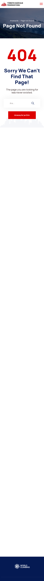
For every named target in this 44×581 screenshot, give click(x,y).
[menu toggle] (41, 3)
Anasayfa (14, 20)
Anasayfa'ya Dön (22, 115)
